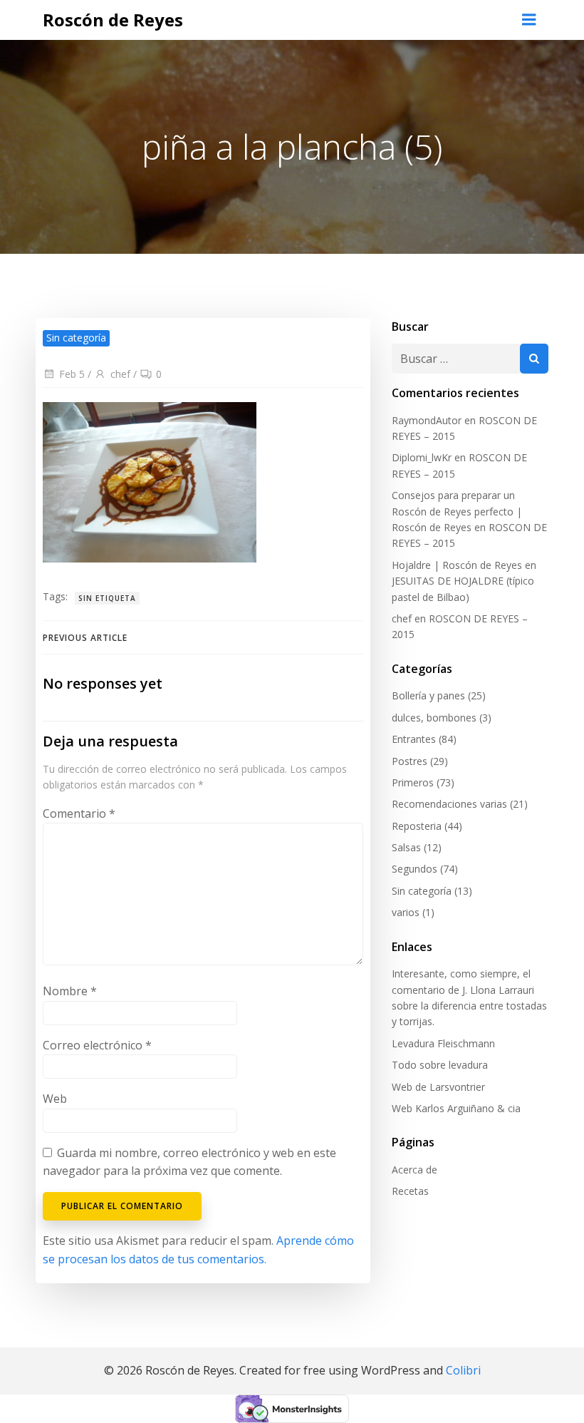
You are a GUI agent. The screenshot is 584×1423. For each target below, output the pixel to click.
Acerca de (414, 1169)
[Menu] (529, 20)
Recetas (410, 1191)
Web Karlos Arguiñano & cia (456, 1108)
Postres (409, 761)
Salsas (406, 847)
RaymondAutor (427, 420)
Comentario (79, 813)
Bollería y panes (428, 695)
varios (405, 912)
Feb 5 (72, 374)
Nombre (70, 991)
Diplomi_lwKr (422, 457)
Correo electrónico (97, 1045)
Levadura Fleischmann (443, 1043)
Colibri (463, 1370)
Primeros (413, 782)
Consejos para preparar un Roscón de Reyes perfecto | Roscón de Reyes (457, 511)
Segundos (414, 868)
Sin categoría (422, 891)
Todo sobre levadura (440, 1065)
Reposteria (417, 826)
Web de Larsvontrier (438, 1087)
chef (120, 374)
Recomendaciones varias (449, 804)
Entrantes (414, 739)
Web (55, 1098)
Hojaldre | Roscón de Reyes (457, 565)
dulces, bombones (434, 717)
